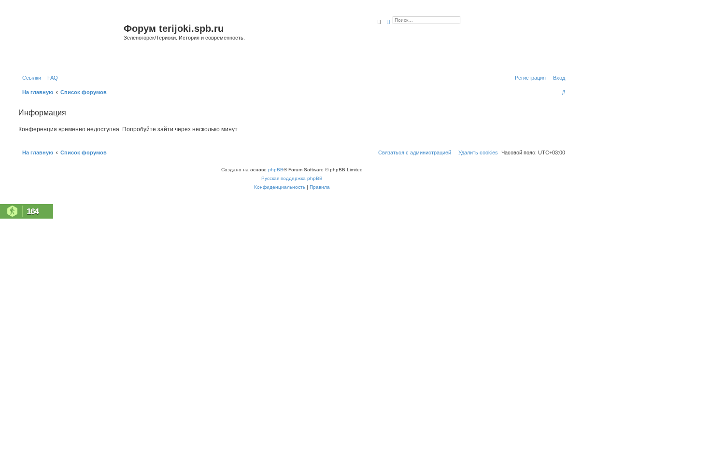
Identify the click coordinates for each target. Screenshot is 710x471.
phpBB (276, 169)
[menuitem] (50, 77)
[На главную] (70, 40)
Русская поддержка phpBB (292, 178)
